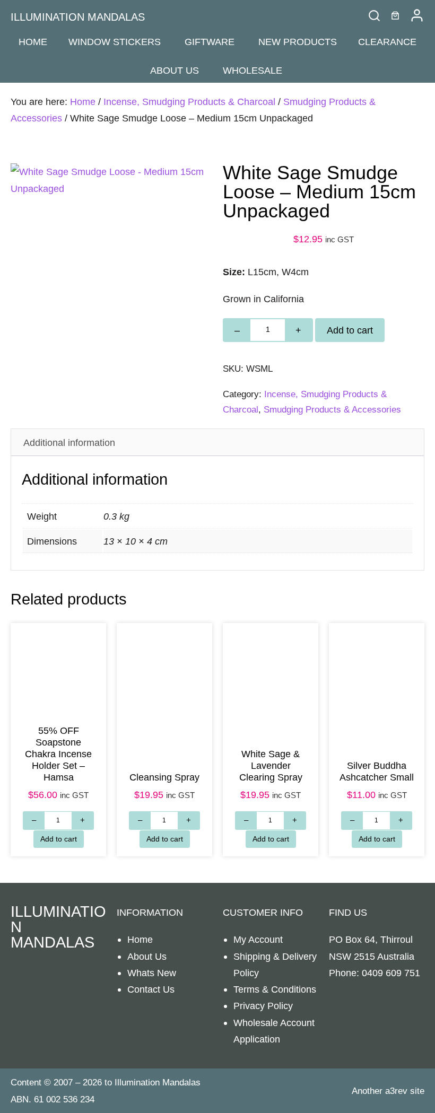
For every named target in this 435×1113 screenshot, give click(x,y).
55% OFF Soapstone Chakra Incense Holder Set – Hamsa (58, 754)
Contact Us (151, 989)
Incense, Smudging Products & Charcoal (189, 101)
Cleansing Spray (164, 777)
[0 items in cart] (395, 15)
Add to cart (350, 330)
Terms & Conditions (274, 989)
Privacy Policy (263, 1005)
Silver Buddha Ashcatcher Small (377, 771)
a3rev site (404, 1091)
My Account (258, 939)
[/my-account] (417, 15)
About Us (147, 956)
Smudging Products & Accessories (332, 410)
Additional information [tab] (69, 442)
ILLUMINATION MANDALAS (78, 17)
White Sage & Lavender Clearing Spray (270, 765)
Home (82, 101)
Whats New (151, 972)
